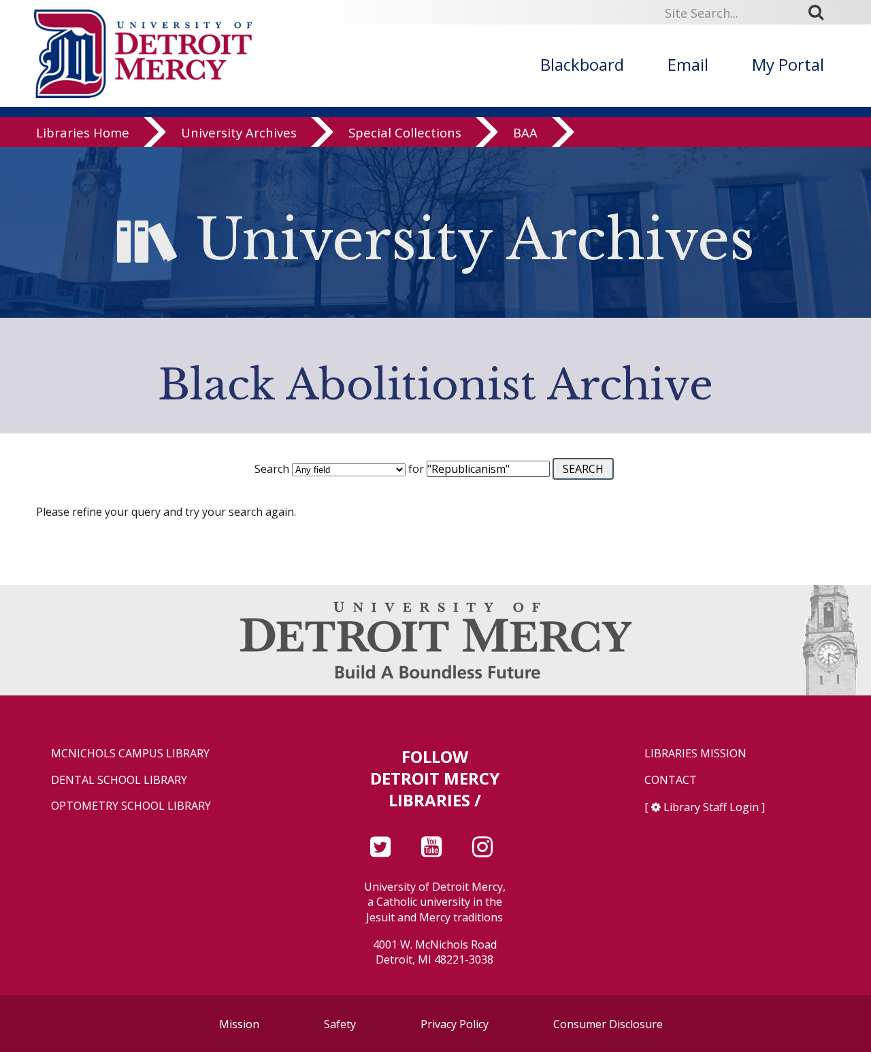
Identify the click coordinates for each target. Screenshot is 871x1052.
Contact (670, 780)
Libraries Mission (695, 753)
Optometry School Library (131, 806)
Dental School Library (119, 780)
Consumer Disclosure (608, 1024)
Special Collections (404, 132)
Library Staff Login (711, 807)
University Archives (239, 132)
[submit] (820, 12)
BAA (525, 132)
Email (688, 64)
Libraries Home (82, 132)
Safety (340, 1024)
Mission (239, 1024)
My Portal (788, 64)
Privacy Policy (455, 1024)
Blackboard (582, 64)
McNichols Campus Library (130, 753)
